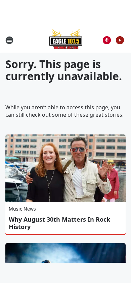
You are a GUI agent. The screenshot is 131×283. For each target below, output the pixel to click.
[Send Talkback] (107, 40)
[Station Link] (65, 40)
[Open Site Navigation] (9, 40)
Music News (22, 209)
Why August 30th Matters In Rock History (59, 223)
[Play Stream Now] (120, 40)
